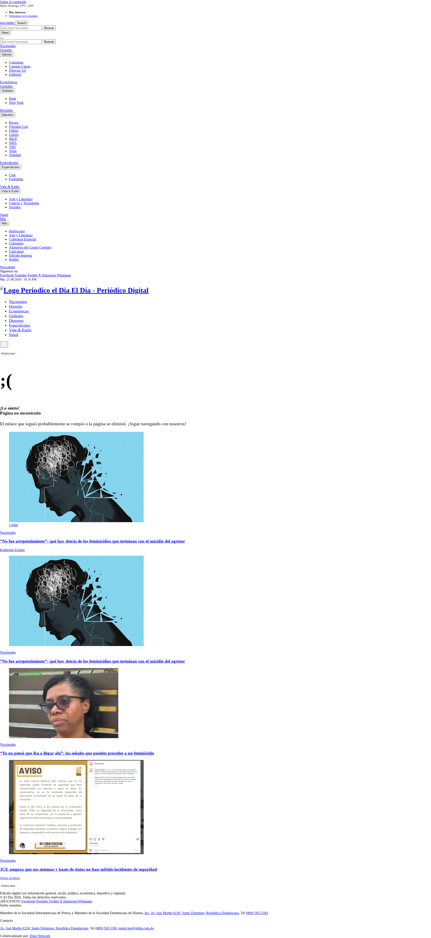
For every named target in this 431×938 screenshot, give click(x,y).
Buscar (49, 28)
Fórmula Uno (18, 127)
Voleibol (15, 155)
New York (16, 103)
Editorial (15, 74)
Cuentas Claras (19, 66)
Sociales (15, 207)
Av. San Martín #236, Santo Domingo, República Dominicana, (44, 928)
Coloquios (16, 243)
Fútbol (13, 131)
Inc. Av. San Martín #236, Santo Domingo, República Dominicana (192, 913)
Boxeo (13, 123)
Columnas (16, 62)
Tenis (13, 151)
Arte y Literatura (21, 199)
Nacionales (8, 46)
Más (3, 219)
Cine (12, 175)
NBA (13, 143)
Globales (6, 86)
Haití (12, 98)
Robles (14, 259)
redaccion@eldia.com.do (136, 928)
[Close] (2, 38)
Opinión (6, 50)
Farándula (16, 179)
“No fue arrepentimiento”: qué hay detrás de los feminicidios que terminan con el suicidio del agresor (92, 541)
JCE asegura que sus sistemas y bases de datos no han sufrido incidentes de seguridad (78, 869)
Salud (4, 215)
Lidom (13, 135)
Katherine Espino (12, 550)
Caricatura (16, 251)
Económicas (8, 82)
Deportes (6, 110)
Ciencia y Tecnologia (24, 203)
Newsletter (7, 267)
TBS (12, 147)
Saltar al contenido (13, 2)
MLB (13, 139)
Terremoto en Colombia (23, 16)
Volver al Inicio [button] (10, 878)
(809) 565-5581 (257, 913)
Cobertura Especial (22, 239)
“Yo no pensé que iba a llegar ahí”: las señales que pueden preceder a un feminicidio (77, 753)
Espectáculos (9, 163)
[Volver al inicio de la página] (4, 344)
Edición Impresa (20, 255)
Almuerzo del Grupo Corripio (30, 247)
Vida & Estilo (9, 187)
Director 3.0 (17, 70)
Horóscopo (17, 231)
